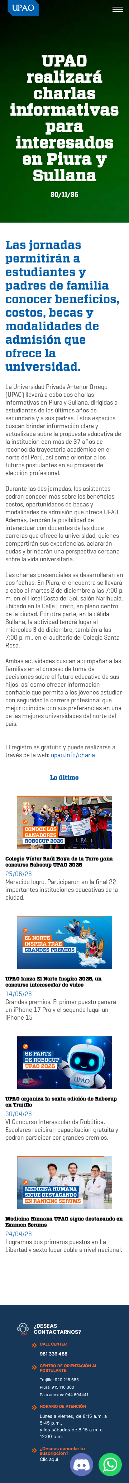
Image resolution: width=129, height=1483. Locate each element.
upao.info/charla (73, 755)
